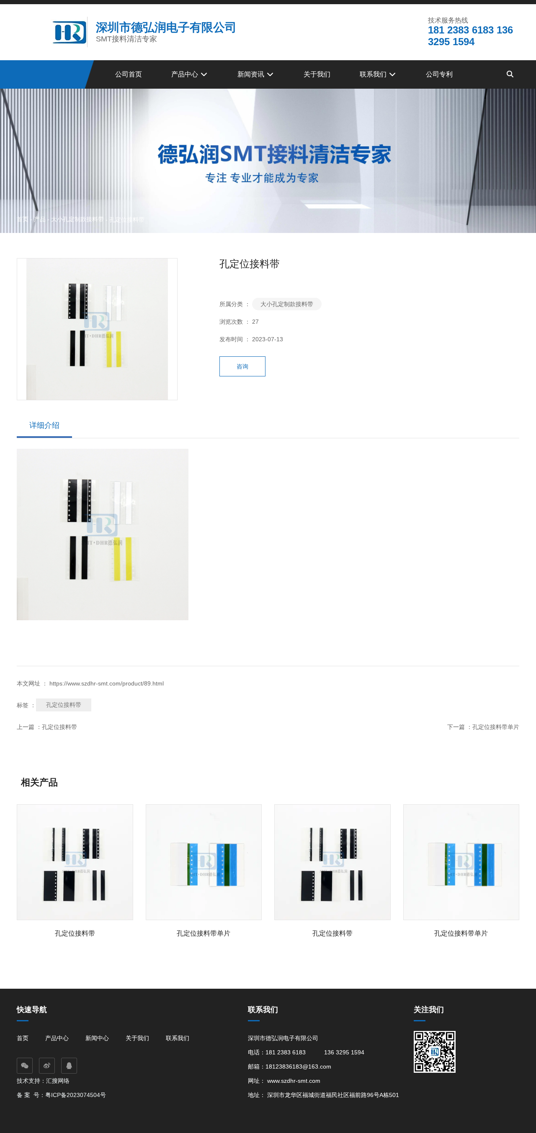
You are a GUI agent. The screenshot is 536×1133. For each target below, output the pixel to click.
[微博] (47, 1066)
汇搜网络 (58, 1080)
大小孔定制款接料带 (77, 219)
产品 (40, 219)
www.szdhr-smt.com (293, 1080)
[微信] (25, 1066)
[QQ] (69, 1066)
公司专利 (439, 74)
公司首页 (128, 74)
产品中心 (185, 74)
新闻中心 (97, 1038)
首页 (23, 219)
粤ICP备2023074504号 (75, 1095)
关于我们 (317, 74)
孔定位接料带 (63, 704)
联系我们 (374, 74)
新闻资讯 (251, 74)
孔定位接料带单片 (495, 727)
